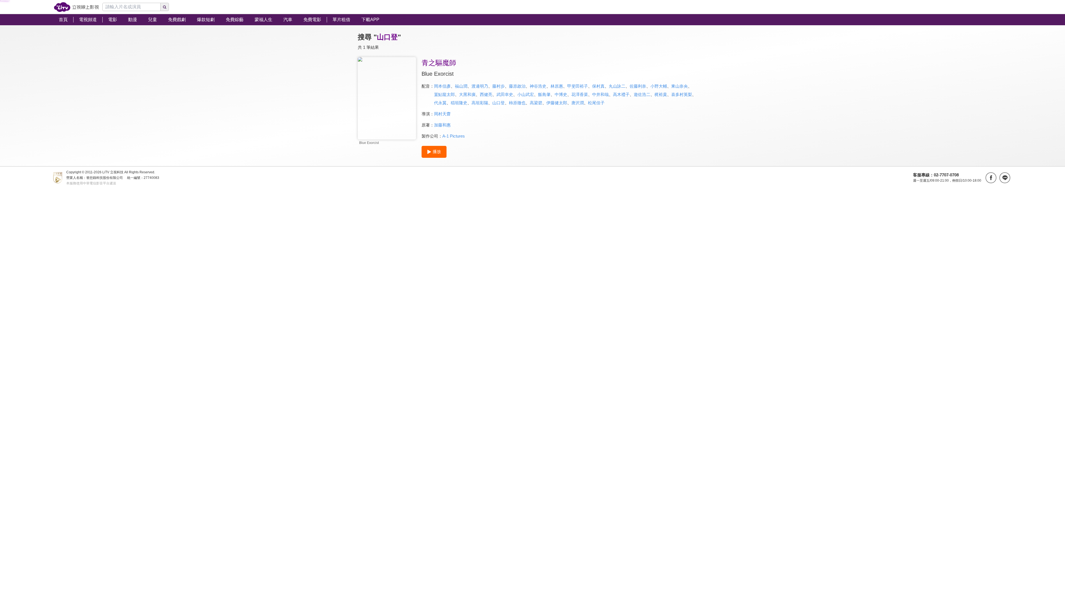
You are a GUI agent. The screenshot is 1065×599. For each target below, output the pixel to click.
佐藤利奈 (638, 86)
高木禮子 (621, 94)
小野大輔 (658, 86)
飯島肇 (544, 94)
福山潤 (461, 86)
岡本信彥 (442, 86)
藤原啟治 (517, 86)
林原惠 (557, 86)
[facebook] (990, 177)
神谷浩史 (538, 86)
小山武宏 (525, 94)
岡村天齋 (442, 113)
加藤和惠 (442, 125)
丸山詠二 (617, 86)
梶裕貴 (661, 94)
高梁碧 (536, 102)
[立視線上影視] (76, 7)
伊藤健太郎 (556, 102)
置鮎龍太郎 (444, 94)
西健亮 (486, 94)
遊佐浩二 (642, 94)
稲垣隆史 (459, 102)
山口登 (498, 102)
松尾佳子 (596, 102)
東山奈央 (679, 86)
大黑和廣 (467, 94)
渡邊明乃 (479, 86)
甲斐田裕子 (577, 86)
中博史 (561, 94)
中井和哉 (600, 94)
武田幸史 (504, 94)
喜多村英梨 (681, 94)
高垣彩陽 (479, 102)
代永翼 (440, 102)
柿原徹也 (517, 102)
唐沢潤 (577, 102)
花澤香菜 (579, 94)
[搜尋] (165, 7)
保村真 (598, 86)
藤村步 (498, 86)
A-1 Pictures (453, 136)
